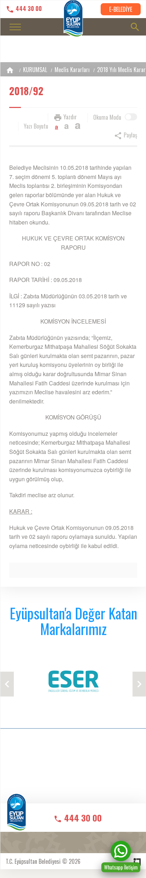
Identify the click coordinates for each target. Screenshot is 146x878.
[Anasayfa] (10, 70)
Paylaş (129, 135)
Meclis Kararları (72, 69)
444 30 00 (28, 9)
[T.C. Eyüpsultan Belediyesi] (16, 817)
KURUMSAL (35, 69)
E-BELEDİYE (120, 9)
